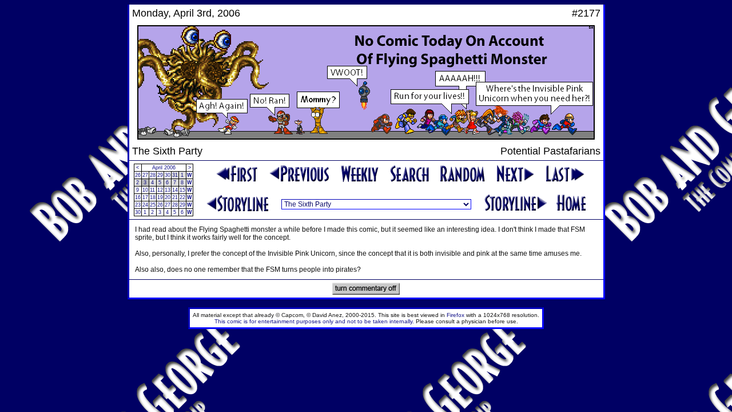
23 (138, 205)
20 (167, 197)
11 (152, 190)
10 (145, 190)
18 (153, 197)
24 (145, 205)
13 (167, 190)
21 (175, 197)
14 (175, 190)
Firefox (455, 315)
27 (145, 175)
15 (182, 190)
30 (167, 175)
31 (175, 175)
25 (153, 205)
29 (160, 175)
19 (160, 197)
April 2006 (164, 168)
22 (182, 197)
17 (145, 197)
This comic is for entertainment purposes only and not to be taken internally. (314, 321)
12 (160, 190)
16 (138, 197)
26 (138, 175)
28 (153, 175)
